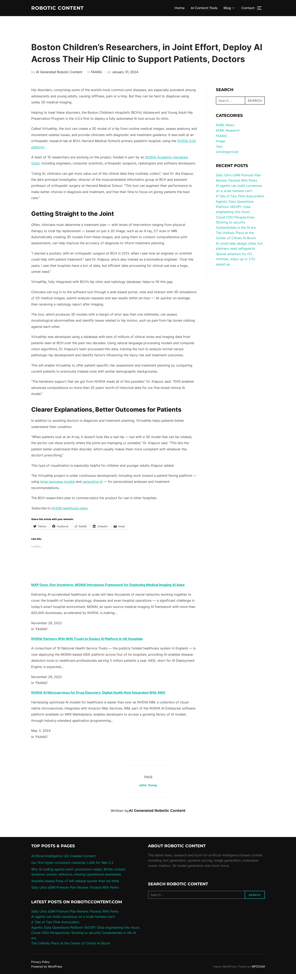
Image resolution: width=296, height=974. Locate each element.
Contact (248, 8)
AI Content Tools (204, 8)
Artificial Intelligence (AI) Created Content (63, 856)
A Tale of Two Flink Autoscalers (240, 196)
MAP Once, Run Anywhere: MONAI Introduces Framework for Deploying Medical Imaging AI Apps (108, 585)
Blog (227, 8)
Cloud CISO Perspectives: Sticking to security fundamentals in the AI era (236, 222)
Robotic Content (57, 8)
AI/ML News (225, 125)
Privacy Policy (40, 962)
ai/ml (142, 785)
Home (180, 8)
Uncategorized (227, 152)
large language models (57, 482)
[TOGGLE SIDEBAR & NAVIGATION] (261, 8)
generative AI (93, 482)
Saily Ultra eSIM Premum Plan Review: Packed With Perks (75, 887)
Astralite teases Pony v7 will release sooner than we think (75, 881)
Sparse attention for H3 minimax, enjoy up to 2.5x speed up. (235, 259)
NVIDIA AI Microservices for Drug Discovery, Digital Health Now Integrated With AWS (98, 693)
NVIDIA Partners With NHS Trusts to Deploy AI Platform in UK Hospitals (87, 639)
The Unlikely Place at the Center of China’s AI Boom (70, 943)
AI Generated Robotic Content (59, 72)
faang (152, 785)
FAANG (96, 72)
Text (219, 146)
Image (220, 141)
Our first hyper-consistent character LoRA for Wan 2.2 (72, 863)
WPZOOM (258, 966)
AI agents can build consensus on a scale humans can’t (73, 917)
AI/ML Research (228, 130)
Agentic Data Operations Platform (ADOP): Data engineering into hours (235, 206)
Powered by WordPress (46, 966)
